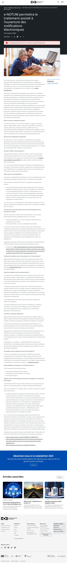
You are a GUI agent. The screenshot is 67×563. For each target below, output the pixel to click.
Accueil (5, 7)
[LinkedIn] (5, 547)
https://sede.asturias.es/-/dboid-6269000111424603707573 (22, 437)
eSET (15, 533)
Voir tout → (60, 477)
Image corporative (44, 530)
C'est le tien (56, 527)
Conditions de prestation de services (33, 528)
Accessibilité (22, 561)
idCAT (15, 529)
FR (63, 2)
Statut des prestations (32, 525)
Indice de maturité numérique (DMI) (44, 526)
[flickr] (15, 547)
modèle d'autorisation (15, 267)
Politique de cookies (5, 561)
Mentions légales (14, 561)
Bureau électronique (5, 529)
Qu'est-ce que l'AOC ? (6, 525)
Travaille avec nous (5, 527)
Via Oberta (16, 535)
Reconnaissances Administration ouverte (32, 533)
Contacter (3, 531)
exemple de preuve (33, 362)
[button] (3, 2)
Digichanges (56, 525)
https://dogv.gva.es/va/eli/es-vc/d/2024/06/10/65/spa (20, 445)
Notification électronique (14, 7)
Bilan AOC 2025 (30, 530)
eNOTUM (16, 525)
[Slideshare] (11, 547)
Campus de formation (44, 528)
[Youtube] (8, 547)
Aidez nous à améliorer (58, 531)
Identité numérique (58, 529)
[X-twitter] (2, 547)
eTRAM (15, 527)
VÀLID (15, 531)
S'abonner (33, 465)
